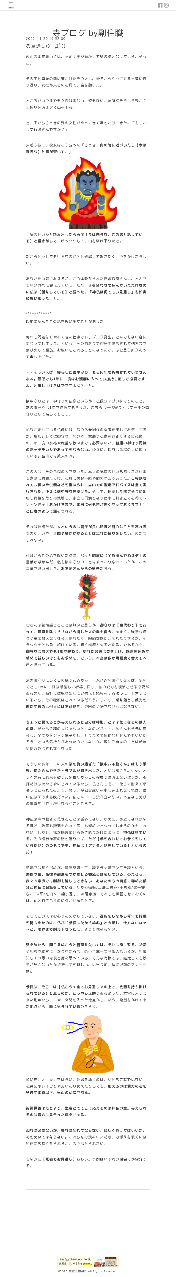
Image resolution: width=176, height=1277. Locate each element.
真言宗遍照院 (77, 1271)
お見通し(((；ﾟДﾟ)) (46, 45)
